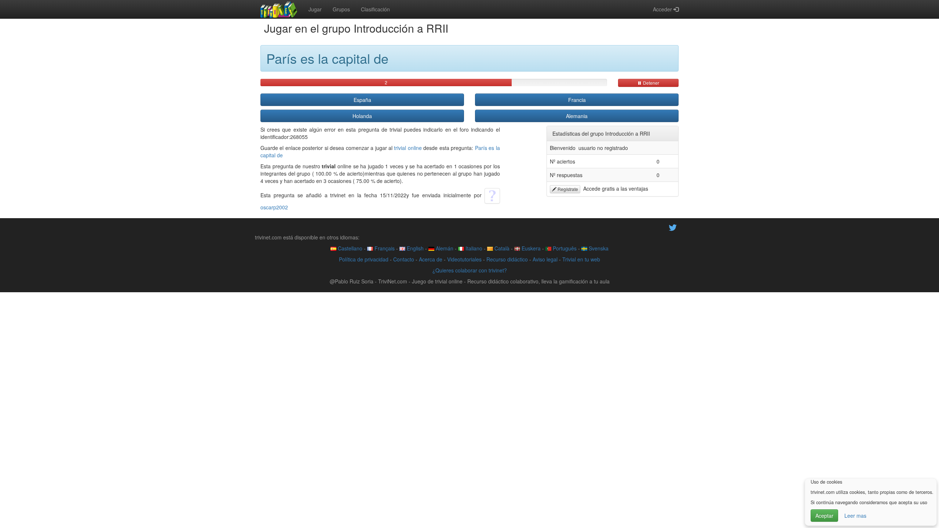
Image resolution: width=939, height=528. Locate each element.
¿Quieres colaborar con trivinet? (469, 270)
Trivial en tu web (581, 259)
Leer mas (855, 515)
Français (384, 248)
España (362, 99)
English (414, 248)
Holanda (362, 116)
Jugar (315, 9)
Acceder (663, 9)
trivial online (407, 147)
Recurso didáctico (507, 259)
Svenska (598, 248)
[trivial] (279, 9)
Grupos (341, 9)
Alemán (443, 248)
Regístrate (567, 189)
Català (501, 248)
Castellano (349, 248)
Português (564, 248)
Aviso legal (545, 259)
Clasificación (375, 9)
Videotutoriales (464, 259)
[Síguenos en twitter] (673, 226)
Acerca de (430, 259)
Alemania (577, 116)
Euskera (530, 248)
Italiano (473, 248)
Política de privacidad (363, 259)
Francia (577, 99)
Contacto (403, 259)
